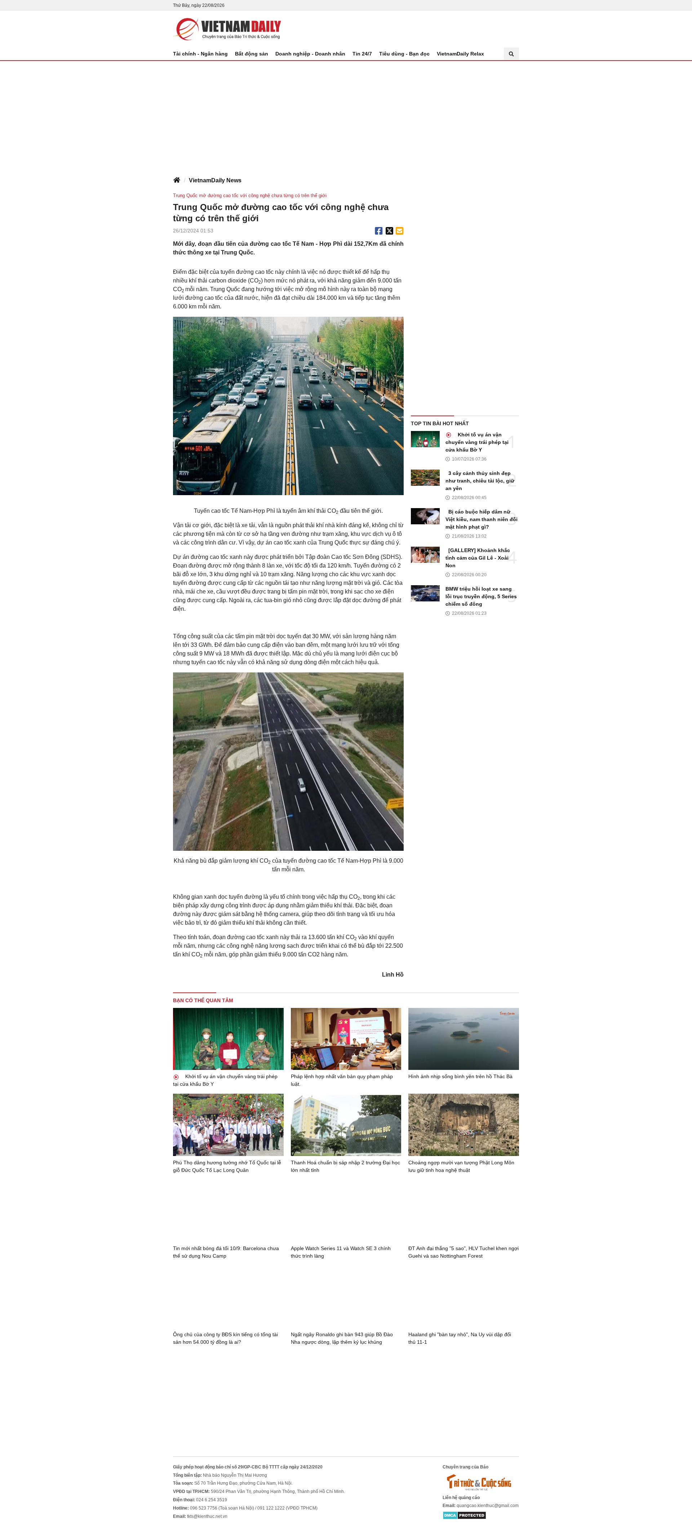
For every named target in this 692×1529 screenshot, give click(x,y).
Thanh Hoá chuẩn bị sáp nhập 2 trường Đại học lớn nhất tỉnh (345, 1166)
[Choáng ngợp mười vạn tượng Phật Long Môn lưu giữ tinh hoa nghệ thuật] (463, 1125)
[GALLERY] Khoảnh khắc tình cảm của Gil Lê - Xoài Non (477, 557)
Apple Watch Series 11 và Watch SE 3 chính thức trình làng (341, 1252)
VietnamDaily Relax (460, 54)
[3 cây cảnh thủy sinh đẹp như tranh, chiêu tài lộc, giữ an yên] (425, 478)
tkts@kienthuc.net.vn (207, 1516)
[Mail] (399, 231)
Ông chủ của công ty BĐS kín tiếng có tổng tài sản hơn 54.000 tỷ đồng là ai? (225, 1338)
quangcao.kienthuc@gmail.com (488, 1505)
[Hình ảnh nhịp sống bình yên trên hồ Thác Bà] (463, 1039)
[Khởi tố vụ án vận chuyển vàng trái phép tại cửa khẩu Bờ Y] (425, 439)
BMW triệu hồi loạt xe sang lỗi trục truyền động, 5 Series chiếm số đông (481, 596)
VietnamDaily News (215, 180)
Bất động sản (251, 54)
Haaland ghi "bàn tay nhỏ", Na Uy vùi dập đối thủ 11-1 (459, 1338)
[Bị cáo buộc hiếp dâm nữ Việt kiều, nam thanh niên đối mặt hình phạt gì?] (425, 516)
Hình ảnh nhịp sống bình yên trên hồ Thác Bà (460, 1076)
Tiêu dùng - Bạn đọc (404, 54)
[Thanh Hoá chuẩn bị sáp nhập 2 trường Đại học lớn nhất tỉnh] (346, 1125)
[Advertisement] (346, 115)
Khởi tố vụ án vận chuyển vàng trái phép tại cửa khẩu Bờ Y (477, 442)
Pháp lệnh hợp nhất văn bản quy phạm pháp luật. (342, 1080)
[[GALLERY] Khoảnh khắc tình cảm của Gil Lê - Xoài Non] (425, 555)
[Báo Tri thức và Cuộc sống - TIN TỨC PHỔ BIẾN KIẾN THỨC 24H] (481, 1482)
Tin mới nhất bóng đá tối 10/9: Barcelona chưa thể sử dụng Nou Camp (226, 1252)
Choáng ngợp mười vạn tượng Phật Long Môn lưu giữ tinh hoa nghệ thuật (461, 1166)
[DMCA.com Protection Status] (464, 1514)
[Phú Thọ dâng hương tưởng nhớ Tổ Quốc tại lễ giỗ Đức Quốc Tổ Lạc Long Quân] (228, 1125)
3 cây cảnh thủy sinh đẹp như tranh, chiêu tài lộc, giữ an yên (479, 480)
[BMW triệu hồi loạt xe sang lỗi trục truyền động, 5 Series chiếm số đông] (425, 593)
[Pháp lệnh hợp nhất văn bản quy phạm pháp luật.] (346, 1039)
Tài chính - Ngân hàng (200, 54)
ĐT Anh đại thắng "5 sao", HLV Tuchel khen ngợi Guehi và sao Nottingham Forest (463, 1252)
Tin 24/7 (362, 54)
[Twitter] (389, 231)
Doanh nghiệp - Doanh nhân (310, 54)
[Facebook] (378, 231)
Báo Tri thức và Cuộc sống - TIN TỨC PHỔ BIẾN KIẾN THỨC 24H (227, 29)
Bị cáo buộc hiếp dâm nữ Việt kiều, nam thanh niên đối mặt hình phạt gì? (481, 519)
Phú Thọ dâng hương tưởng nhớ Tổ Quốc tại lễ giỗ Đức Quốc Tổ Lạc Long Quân (227, 1166)
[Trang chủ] (176, 180)
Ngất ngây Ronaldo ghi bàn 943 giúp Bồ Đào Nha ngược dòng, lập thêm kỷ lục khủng (342, 1338)
